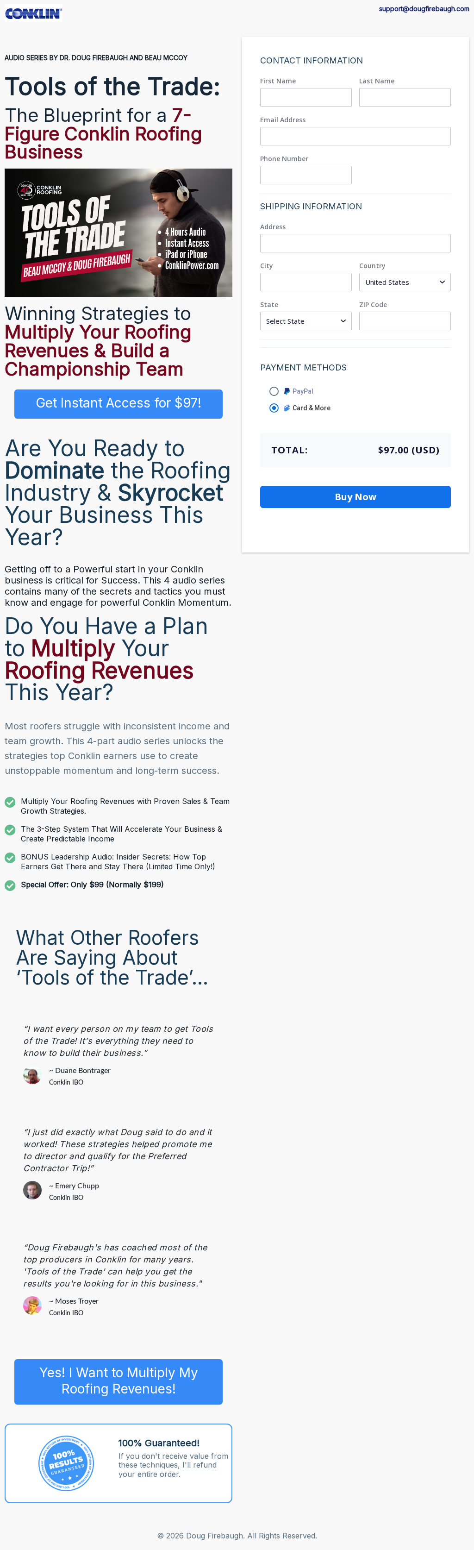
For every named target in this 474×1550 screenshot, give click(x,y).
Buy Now (355, 496)
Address (273, 227)
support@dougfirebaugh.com (424, 9)
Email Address (283, 120)
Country (372, 266)
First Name (278, 81)
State (269, 305)
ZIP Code (373, 305)
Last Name (376, 81)
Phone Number (284, 159)
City (266, 266)
